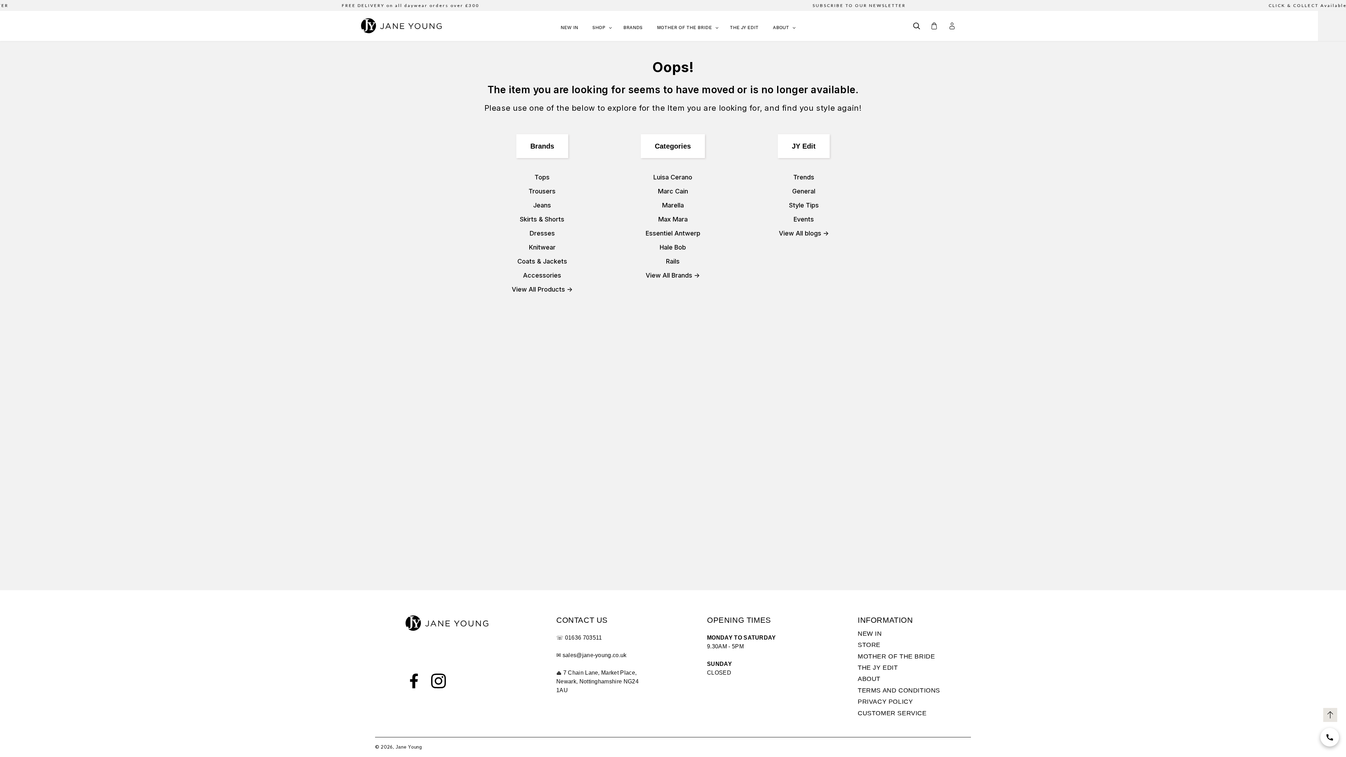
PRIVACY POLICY (885, 701)
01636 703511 (583, 638)
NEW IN (870, 633)
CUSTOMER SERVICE (892, 713)
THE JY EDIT (878, 667)
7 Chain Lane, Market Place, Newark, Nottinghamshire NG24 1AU (597, 681)
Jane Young (409, 747)
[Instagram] (438, 681)
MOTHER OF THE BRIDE (896, 656)
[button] (916, 26)
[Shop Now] (1329, 737)
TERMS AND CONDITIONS (899, 690)
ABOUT (869, 678)
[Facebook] (414, 681)
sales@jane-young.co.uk (595, 655)
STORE (869, 644)
